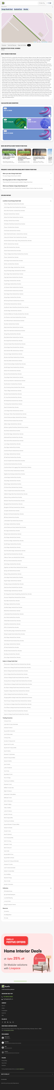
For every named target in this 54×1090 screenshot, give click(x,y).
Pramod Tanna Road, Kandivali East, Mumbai (14, 470)
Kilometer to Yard (8, 844)
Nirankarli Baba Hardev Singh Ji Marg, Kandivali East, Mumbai (18, 240)
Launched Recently (8, 897)
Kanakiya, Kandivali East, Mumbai (11, 220)
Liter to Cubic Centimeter (9, 867)
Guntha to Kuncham (8, 884)
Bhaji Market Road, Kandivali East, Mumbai (13, 337)
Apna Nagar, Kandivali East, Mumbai (12, 644)
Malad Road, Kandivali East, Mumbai (12, 610)
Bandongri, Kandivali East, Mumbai (12, 654)
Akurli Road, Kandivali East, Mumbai (12, 430)
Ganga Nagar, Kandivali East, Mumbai (12, 297)
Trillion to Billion (7, 807)
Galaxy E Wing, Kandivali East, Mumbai (12, 574)
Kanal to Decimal (8, 834)
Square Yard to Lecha (9, 744)
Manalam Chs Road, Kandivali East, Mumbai (14, 514)
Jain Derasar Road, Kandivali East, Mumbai (13, 287)
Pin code (6, 918)
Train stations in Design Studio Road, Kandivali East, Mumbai (17, 704)
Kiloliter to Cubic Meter (9, 871)
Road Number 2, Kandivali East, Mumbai (13, 384)
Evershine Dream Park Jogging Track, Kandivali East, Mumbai (17, 467)
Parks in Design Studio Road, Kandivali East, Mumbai (16, 710)
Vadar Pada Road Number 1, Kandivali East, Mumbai (15, 234)
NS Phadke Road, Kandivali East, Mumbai (13, 400)
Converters (6, 911)
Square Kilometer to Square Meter (11, 824)
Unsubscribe (4, 1079)
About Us (3, 1005)
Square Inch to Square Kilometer (11, 861)
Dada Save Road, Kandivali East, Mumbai (13, 587)
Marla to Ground (7, 847)
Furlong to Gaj (7, 737)
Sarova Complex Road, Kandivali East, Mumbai (14, 460)
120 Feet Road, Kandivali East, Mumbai (12, 304)
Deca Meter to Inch (8, 774)
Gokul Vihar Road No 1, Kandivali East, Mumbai (14, 210)
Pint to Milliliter (7, 874)
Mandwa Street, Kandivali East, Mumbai (13, 650)
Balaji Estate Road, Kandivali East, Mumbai (13, 327)
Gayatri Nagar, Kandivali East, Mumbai (12, 580)
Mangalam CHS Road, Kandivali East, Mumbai (14, 507)
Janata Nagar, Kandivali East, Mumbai (12, 477)
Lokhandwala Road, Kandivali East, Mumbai (14, 614)
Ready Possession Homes (10, 904)
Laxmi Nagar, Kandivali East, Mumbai (12, 444)
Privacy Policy (4, 1060)
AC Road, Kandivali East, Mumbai (11, 647)
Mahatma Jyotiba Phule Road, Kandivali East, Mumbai (16, 427)
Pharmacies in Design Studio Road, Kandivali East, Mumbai (17, 664)
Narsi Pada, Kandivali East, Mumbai (12, 617)
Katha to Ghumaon (8, 801)
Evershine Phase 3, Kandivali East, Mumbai (13, 450)
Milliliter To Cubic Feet (9, 787)
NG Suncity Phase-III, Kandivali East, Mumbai (14, 300)
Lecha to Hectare (8, 811)
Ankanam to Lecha (8, 864)
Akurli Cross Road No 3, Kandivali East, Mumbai (14, 380)
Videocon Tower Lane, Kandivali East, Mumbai (14, 557)
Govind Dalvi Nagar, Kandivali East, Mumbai (13, 434)
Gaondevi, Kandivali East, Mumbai (11, 324)
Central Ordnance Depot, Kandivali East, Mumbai (15, 364)
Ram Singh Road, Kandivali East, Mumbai (13, 340)
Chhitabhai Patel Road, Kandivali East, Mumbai (14, 224)
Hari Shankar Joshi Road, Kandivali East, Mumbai (15, 317)
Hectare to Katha (8, 761)
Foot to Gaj (6, 771)
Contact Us (4, 1013)
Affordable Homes (8, 891)
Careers (3, 1008)
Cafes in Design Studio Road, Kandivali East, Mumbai (16, 694)
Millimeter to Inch (8, 797)
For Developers (4, 1010)
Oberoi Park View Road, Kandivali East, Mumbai (14, 330)
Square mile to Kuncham (9, 731)
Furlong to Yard (7, 721)
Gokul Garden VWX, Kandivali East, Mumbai (13, 350)
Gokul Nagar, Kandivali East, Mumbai (12, 637)
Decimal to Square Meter (9, 757)
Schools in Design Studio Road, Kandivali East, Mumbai (16, 677)
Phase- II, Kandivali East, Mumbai (11, 227)
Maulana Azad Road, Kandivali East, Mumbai (14, 357)
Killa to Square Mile (8, 817)
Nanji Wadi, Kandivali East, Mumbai (12, 600)
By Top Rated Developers (9, 894)
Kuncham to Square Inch (9, 741)
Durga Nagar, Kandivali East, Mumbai (12, 280)
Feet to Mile (6, 851)
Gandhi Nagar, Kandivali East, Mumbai (12, 544)
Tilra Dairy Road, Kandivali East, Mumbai (13, 404)
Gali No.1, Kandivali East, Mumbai (11, 264)
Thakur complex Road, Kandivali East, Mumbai (14, 490)
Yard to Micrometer (8, 734)
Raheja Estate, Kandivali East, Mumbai (12, 534)
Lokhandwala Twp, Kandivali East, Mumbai (13, 520)
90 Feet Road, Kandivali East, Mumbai (12, 457)
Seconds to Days (8, 877)
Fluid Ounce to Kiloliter (9, 821)
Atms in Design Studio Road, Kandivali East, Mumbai (15, 674)
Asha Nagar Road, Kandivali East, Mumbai (13, 260)
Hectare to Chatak (8, 827)
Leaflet (34, 42)
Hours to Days (7, 777)
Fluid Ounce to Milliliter (9, 781)
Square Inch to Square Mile (10, 747)
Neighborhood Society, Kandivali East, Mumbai (14, 474)
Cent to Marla (7, 764)
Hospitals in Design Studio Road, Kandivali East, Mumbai (16, 690)
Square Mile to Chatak (9, 857)
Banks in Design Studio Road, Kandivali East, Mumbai (16, 670)
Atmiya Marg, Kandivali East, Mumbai (12, 334)
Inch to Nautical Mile (8, 837)
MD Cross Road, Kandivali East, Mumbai (13, 560)
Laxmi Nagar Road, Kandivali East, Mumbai (13, 410)
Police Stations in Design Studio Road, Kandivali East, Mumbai (18, 684)
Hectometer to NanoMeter (10, 794)
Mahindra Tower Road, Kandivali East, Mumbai (14, 500)
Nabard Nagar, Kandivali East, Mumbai (12, 484)
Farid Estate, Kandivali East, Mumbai (12, 230)
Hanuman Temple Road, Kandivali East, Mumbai (14, 597)
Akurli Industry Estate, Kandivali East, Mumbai (14, 387)
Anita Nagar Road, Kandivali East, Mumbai (13, 577)
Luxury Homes (7, 901)
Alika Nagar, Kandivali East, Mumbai (12, 604)
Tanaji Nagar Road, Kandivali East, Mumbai (13, 377)
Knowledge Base (7, 914)
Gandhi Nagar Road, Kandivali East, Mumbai (14, 367)
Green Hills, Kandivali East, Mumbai (12, 247)
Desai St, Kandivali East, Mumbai (11, 407)
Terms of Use (4, 1063)
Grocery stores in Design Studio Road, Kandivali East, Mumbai (18, 680)
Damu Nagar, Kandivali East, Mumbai (12, 657)
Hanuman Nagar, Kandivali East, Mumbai (13, 354)
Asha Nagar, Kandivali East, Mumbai (12, 524)
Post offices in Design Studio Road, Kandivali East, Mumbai (17, 707)
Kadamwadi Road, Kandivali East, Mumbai (13, 437)
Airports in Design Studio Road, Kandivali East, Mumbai (16, 714)
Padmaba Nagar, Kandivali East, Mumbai (13, 590)
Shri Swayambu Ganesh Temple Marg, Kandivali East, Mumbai (18, 594)
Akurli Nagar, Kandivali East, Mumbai (12, 537)
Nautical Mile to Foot (8, 854)
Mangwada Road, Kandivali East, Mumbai (13, 504)
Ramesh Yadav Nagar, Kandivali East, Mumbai (14, 267)
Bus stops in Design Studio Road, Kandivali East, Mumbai (17, 687)
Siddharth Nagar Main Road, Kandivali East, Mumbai (15, 494)
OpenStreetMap (44, 42)
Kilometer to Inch (8, 784)
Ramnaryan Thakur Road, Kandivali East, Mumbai (15, 414)
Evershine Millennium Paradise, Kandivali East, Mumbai (16, 314)
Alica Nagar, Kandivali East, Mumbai (12, 447)
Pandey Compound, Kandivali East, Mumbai (14, 584)
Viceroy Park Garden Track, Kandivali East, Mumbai (15, 237)
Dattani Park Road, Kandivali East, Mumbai (13, 217)
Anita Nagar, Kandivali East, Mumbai (12, 454)
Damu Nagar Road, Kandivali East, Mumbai (13, 274)
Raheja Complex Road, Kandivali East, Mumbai (14, 634)
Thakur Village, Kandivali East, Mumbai (12, 390)
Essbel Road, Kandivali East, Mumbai (12, 624)
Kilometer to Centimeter (9, 754)
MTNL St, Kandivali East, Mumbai (11, 627)
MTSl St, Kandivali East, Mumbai (11, 244)
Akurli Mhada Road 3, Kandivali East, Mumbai (14, 320)
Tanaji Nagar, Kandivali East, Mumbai (12, 480)
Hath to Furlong (7, 841)
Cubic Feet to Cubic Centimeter (11, 724)
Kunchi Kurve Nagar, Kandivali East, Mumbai (14, 540)
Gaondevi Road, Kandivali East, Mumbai (13, 394)
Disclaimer (4, 1065)
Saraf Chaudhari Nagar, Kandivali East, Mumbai (14, 550)
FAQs (3, 1015)
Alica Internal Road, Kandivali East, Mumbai (13, 440)
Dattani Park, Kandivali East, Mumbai (12, 370)
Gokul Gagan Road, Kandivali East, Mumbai (13, 294)
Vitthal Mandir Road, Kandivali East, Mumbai (14, 640)
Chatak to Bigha (7, 804)
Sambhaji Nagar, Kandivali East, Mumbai (13, 607)
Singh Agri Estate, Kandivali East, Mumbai (13, 277)
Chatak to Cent (7, 831)
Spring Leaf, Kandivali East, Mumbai (12, 570)
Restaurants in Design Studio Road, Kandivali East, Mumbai (17, 667)
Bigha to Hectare (8, 791)
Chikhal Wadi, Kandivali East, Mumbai (12, 620)
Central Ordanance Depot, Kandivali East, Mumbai (15, 417)
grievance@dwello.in (20, 1069)
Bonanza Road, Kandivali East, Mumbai (13, 374)
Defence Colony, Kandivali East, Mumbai (13, 497)
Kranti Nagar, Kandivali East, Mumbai (12, 547)
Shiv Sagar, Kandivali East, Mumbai (12, 530)
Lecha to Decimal (8, 767)
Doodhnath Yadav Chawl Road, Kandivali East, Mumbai (16, 307)
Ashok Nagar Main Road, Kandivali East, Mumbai (15, 207)
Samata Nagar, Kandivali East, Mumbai (12, 310)
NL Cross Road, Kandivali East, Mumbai (13, 397)
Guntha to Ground (8, 814)
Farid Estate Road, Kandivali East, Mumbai (13, 290)
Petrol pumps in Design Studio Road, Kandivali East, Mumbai (17, 700)
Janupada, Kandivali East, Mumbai (11, 510)
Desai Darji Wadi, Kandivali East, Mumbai (13, 360)
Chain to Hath (7, 881)
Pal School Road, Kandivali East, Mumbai (13, 487)
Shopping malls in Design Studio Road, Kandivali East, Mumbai (18, 697)
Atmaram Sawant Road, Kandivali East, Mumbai (14, 344)
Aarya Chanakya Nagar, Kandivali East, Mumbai (14, 270)
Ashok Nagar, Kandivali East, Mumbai (12, 564)
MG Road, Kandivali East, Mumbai (11, 517)
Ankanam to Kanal (8, 727)
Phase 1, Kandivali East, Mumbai (11, 257)
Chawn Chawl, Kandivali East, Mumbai (12, 250)
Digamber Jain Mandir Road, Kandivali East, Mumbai (15, 567)
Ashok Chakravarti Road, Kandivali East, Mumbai (15, 527)
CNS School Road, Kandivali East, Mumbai (13, 420)
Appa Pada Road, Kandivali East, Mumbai (13, 554)
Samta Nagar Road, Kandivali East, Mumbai (14, 347)
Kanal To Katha (7, 751)
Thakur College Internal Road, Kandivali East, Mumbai (16, 254)
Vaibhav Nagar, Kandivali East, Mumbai (12, 424)
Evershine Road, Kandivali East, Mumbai (13, 464)
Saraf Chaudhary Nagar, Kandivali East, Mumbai (15, 630)
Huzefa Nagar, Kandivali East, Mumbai (12, 284)
